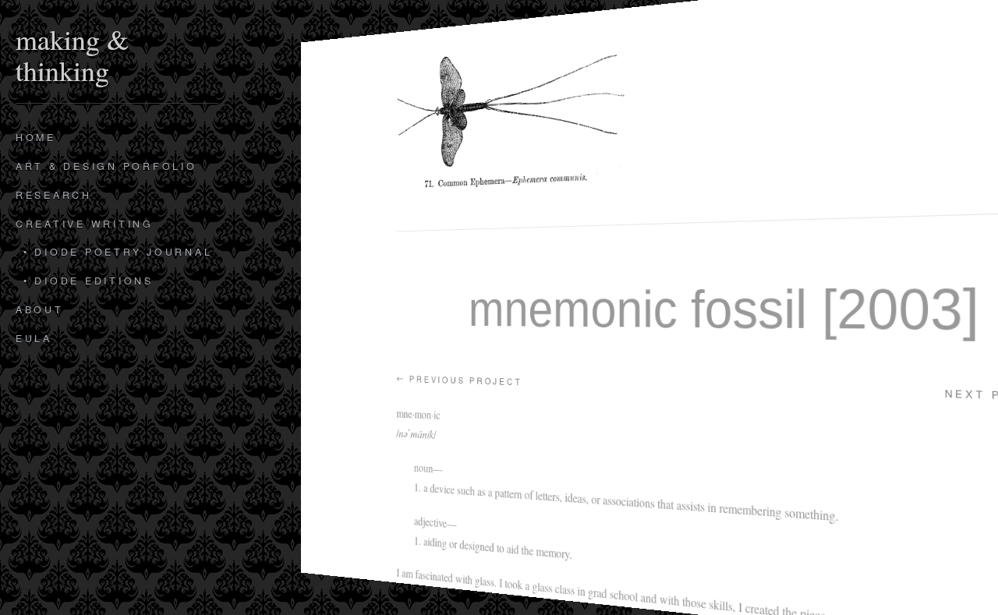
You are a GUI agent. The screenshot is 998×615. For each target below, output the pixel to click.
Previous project (459, 380)
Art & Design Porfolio (106, 166)
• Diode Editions (88, 281)
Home (36, 137)
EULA (34, 338)
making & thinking (72, 53)
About (40, 309)
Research (54, 195)
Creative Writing (85, 224)
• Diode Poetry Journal (117, 252)
